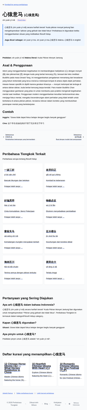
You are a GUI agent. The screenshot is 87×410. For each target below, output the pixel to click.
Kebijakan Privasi (57, 404)
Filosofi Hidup (22, 20)
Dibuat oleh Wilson (34, 404)
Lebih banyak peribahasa (45, 393)
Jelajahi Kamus (8, 393)
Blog (46, 404)
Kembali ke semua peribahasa (16, 5)
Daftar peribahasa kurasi (25, 393)
